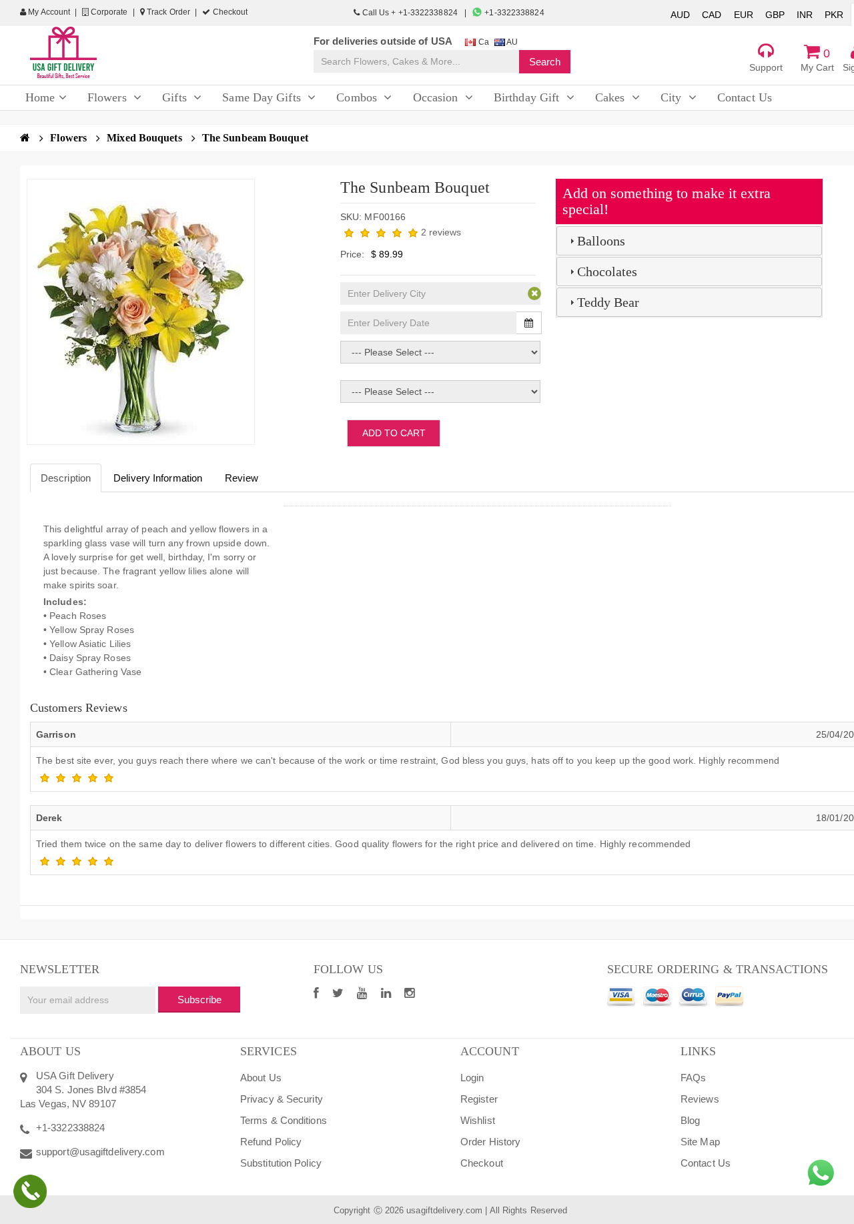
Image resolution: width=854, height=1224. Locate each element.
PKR (834, 14)
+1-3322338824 (513, 12)
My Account (48, 12)
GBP (775, 14)
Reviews (700, 1099)
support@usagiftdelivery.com (100, 1151)
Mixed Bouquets (146, 137)
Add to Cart (394, 433)
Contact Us (706, 1163)
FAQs (693, 1077)
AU (511, 42)
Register (479, 1099)
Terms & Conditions (283, 1120)
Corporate (108, 12)
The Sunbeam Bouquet (255, 137)
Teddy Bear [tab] (608, 302)
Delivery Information (157, 478)
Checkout (229, 12)
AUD (680, 14)
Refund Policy (271, 1141)
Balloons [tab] (601, 240)
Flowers (69, 137)
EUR (743, 14)
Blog (690, 1120)
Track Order (167, 12)
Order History (490, 1141)
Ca (482, 42)
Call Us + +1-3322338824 (410, 12)
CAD (711, 14)
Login (472, 1077)
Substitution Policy (281, 1163)
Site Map (700, 1141)
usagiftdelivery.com (444, 1210)
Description (66, 478)
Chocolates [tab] (607, 271)
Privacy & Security (281, 1099)
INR (805, 14)
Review (241, 478)
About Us (261, 1077)
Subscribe (199, 999)
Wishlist (477, 1120)
